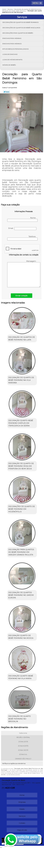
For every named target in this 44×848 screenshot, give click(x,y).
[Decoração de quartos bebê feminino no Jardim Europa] (22, 575)
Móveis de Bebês (9, 65)
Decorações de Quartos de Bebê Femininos (20, 22)
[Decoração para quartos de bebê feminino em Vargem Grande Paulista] (22, 532)
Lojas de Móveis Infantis (12, 59)
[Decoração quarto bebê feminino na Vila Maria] (22, 658)
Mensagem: (31, 261)
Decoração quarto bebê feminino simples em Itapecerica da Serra (20, 423)
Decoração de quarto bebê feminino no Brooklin (19, 719)
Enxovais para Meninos (11, 44)
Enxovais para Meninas (11, 38)
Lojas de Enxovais (9, 54)
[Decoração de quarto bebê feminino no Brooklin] (22, 699)
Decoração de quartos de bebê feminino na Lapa (21, 338)
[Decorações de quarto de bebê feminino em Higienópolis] (22, 489)
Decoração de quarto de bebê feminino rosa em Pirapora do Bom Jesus (21, 466)
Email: (11, 228)
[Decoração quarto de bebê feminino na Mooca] (22, 618)
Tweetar (6, 92)
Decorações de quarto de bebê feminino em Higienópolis (21, 509)
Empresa (22, 802)
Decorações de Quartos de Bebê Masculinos (21, 28)
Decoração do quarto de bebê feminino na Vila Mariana (21, 380)
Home (22, 795)
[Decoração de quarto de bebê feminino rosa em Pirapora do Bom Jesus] (22, 446)
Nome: (33, 218)
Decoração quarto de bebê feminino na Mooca (20, 636)
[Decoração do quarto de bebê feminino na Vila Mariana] (22, 360)
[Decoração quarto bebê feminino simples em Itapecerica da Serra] (22, 403)
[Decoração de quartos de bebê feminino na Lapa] (22, 320)
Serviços (22, 17)
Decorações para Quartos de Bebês (17, 33)
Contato (22, 823)
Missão (22, 809)
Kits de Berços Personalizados (15, 49)
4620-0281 (10, 788)
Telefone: (32, 236)
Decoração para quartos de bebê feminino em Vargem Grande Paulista (21, 552)
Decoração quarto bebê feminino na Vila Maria (20, 677)
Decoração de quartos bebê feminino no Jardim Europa (21, 595)
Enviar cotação (21, 296)
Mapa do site (22, 830)
